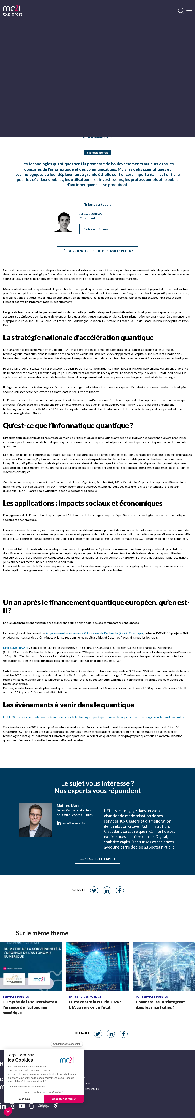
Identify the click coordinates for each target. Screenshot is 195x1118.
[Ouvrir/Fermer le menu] (189, 10)
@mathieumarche (73, 823)
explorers (11, 13)
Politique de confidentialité (85, 1088)
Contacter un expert (98, 859)
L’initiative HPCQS (15, 647)
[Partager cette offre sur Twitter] (94, 890)
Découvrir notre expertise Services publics (97, 251)
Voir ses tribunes (96, 229)
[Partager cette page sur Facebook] (120, 890)
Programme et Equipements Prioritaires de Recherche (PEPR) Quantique (94, 633)
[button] (3, 1106)
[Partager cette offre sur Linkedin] (107, 890)
